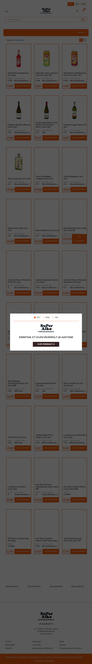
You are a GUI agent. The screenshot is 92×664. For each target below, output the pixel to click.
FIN (56, 317)
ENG (48, 317)
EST (38, 317)
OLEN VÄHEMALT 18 (46, 344)
